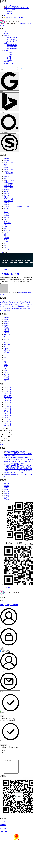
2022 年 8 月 (7, 406)
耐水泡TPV (7, 208)
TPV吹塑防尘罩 (26, 302)
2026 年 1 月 (7, 389)
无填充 (6, 236)
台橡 (5, 178)
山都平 (6, 225)
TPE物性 (9, 13)
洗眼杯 (27, 292)
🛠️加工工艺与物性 (9, 10)
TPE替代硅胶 (21, 292)
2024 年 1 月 (7, 393)
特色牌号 (6, 493)
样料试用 (3, 825)
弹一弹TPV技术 (8, 63)
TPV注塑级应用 (12, 37)
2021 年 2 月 (7, 425)
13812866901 (4, 831)
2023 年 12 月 (8, 395)
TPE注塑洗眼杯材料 (9, 274)
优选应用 (6, 62)
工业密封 (10, 60)
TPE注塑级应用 (12, 45)
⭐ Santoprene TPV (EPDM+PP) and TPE (16, 17)
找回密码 (14, 604)
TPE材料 (6, 43)
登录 (2, 604)
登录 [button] (1, 2)
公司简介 (6, 33)
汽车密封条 (7, 230)
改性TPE (14, 302)
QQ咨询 (2, 821)
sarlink (5, 164)
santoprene (7, 158)
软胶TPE (13, 304)
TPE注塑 (17, 306)
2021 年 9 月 (7, 421)
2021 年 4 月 (7, 423)
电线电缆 (10, 52)
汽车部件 (10, 54)
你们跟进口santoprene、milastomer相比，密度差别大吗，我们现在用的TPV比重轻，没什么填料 (18, 453)
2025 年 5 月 (7, 391)
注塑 (5, 247)
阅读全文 (3, 294)
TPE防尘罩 (3, 308)
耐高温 (6, 240)
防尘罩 (6, 243)
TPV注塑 (19, 304)
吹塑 (5, 234)
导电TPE (6, 380)
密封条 (6, 232)
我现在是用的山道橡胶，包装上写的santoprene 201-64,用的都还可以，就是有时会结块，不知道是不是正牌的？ (18, 470)
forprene (6, 221)
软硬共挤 (6, 217)
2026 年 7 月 (7, 387)
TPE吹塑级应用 (12, 47)
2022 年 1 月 (7, 415)
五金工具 (10, 58)
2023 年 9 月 (7, 399)
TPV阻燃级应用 (8, 201)
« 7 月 (2, 444)
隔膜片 (6, 212)
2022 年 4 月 (7, 410)
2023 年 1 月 (7, 402)
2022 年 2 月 (7, 414)
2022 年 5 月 (7, 408)
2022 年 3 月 (7, 412)
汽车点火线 (7, 214)
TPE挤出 (3, 302)
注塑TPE (20, 308)
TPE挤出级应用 (12, 48)
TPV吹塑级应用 (12, 39)
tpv (4, 210)
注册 (7, 604)
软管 (5, 228)
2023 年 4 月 (7, 400)
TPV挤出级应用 (12, 41)
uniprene (6, 171)
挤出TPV (5, 306)
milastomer (7, 175)
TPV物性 (10, 11)
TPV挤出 (8, 302)
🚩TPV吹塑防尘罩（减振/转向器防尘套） (16, 8)
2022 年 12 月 (8, 404)
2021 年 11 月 (8, 419)
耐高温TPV (23, 306)
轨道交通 (10, 56)
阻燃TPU (25, 308)
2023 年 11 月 (8, 397)
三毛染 (6, 219)
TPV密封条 (15, 308)
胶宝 (5, 166)
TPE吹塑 (11, 306)
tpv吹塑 (19, 302)
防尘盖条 (6, 249)
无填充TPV (25, 304)
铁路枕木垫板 (6, 310)
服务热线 (3, 828)
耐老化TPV (7, 226)
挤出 (5, 245)
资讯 (5, 15)
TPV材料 (6, 35)
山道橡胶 (6, 238)
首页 (5, 32)
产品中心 (6, 50)
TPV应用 (6, 203)
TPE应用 (6, 204)
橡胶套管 (6, 215)
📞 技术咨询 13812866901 (11, 6)
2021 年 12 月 (8, 417)
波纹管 (6, 241)
